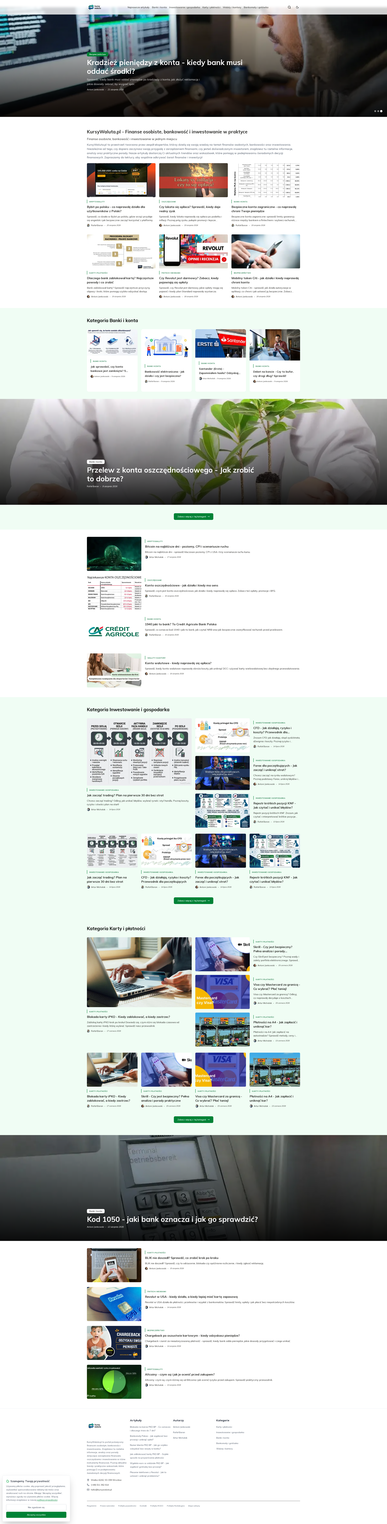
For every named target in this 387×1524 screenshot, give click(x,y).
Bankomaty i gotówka (256, 7)
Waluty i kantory (232, 7)
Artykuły (136, 1420)
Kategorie (222, 1420)
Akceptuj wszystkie (36, 1514)
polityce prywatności (47, 1500)
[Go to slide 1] (375, 111)
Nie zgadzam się (36, 1507)
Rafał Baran (93, 486)
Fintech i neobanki (171, 273)
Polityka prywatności (127, 1506)
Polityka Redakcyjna (176, 1506)
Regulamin (91, 1506)
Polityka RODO (156, 1506)
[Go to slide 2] (378, 111)
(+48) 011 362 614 (100, 1484)
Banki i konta (159, 7)
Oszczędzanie (169, 202)
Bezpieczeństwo (97, 54)
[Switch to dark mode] (297, 7)
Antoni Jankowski (95, 89)
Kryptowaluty (97, 202)
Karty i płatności (211, 7)
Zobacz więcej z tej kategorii (191, 516)
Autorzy (178, 1420)
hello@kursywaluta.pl (101, 1489)
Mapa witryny (194, 1506)
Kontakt (143, 1506)
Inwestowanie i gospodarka (184, 7)
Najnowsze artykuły (139, 7)
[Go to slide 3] (381, 111)
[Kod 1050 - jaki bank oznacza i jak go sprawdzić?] (193, 1188)
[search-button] (289, 7)
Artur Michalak (180, 1437)
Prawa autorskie (107, 1506)
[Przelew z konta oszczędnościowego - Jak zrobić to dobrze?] (193, 452)
